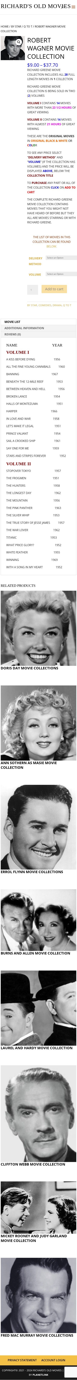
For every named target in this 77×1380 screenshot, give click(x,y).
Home (5, 26)
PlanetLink (40, 1374)
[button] (19, 42)
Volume (35, 275)
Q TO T (28, 26)
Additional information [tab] (24, 328)
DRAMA (57, 305)
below (51, 246)
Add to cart (54, 289)
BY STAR (16, 26)
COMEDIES (44, 305)
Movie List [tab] (12, 322)
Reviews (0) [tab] (12, 334)
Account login (53, 1360)
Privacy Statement (22, 1360)
